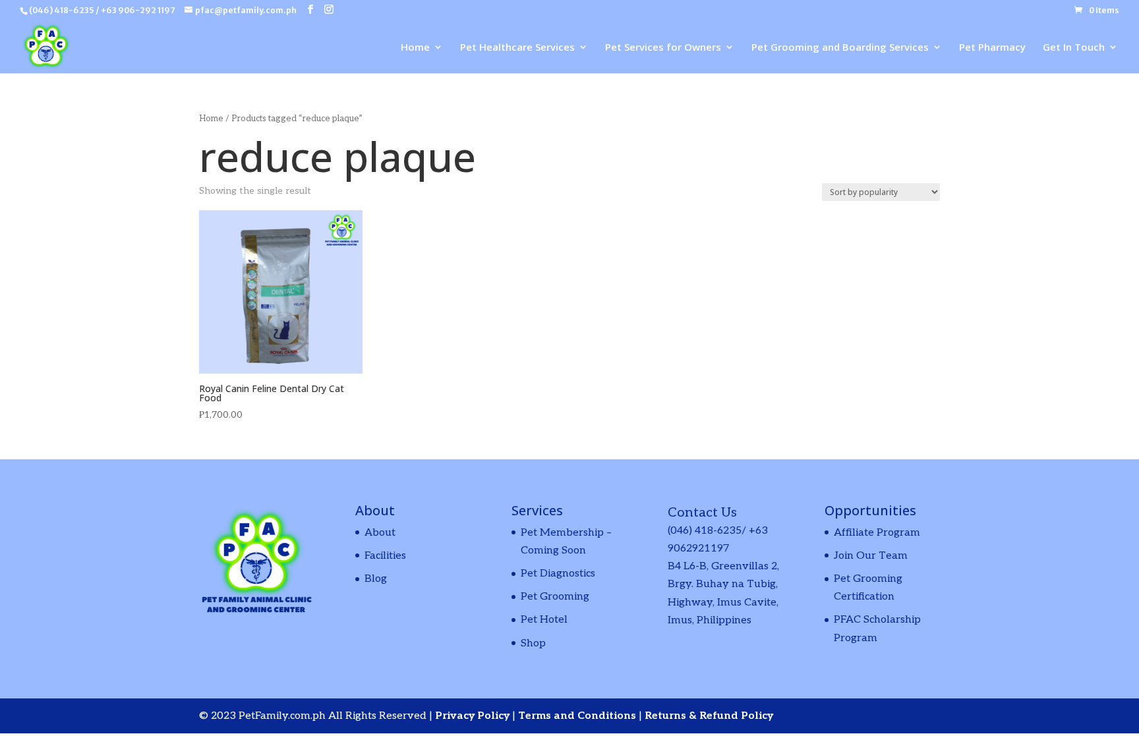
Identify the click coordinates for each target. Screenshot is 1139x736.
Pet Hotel (544, 619)
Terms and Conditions (578, 716)
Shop (533, 643)
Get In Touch (1074, 47)
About (380, 532)
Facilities (385, 556)
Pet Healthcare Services (517, 47)
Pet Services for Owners (663, 47)
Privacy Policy (473, 716)
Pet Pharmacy (992, 47)
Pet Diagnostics (558, 573)
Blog (376, 579)
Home (415, 47)
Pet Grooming (555, 596)
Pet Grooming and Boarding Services (840, 47)
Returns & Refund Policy (709, 716)
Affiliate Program (877, 532)
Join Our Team (871, 556)
